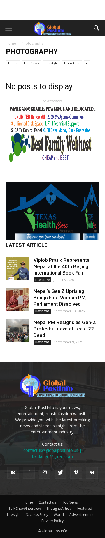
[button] (97, 28)
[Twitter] (60, 473)
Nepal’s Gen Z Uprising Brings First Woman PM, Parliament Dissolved (60, 297)
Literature (72, 63)
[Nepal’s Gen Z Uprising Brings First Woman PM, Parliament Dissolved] (17, 299)
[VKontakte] (92, 473)
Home (11, 43)
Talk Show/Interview (24, 508)
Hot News (31, 63)
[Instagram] (44, 473)
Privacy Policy (52, 520)
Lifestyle (51, 63)
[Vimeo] (76, 473)
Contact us (47, 502)
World (59, 514)
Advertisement (81, 514)
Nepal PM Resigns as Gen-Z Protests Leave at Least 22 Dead (65, 328)
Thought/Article (59, 508)
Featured (84, 508)
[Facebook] (29, 473)
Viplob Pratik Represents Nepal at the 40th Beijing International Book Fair (62, 266)
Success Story (37, 514)
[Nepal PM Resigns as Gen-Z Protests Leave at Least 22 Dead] (17, 330)
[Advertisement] (52, 10)
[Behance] (13, 473)
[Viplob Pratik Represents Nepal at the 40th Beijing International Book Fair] (17, 268)
